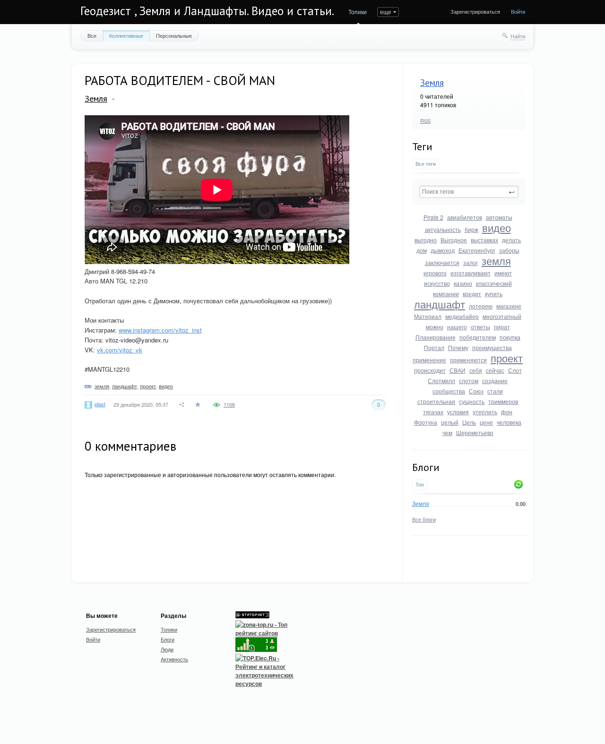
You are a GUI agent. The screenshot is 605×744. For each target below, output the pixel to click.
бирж (471, 229)
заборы (509, 250)
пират (502, 327)
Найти (517, 36)
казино (463, 283)
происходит (430, 370)
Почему (458, 347)
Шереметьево (474, 432)
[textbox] (469, 192)
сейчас (495, 370)
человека (509, 422)
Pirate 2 (433, 217)
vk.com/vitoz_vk (119, 349)
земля (496, 260)
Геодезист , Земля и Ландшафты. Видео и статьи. (207, 10)
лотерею (481, 306)
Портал (434, 347)
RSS (425, 120)
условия (458, 412)
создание (495, 380)
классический (494, 283)
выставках (484, 240)
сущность (471, 401)
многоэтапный (502, 316)
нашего (457, 327)
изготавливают (470, 273)
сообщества (448, 391)
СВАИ (457, 370)
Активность (174, 659)
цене (486, 422)
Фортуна (425, 422)
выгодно (426, 240)
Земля (432, 82)
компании (446, 294)
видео (496, 227)
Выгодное (454, 240)
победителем (477, 337)
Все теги (425, 164)
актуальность (443, 229)
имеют (503, 273)
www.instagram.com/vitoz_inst (160, 329)
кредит (472, 294)
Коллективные (126, 35)
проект (507, 358)
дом (421, 250)
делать (511, 240)
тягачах (433, 412)
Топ (419, 484)
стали (495, 391)
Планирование (435, 337)
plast (100, 404)
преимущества (492, 347)
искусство (437, 283)
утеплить (485, 412)
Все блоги (424, 519)
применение (429, 360)
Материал (427, 316)
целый (449, 422)
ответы (480, 327)
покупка (510, 337)
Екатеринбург (476, 250)
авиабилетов (464, 217)
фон (506, 412)
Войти (518, 11)
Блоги (167, 639)
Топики (357, 12)
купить (493, 294)
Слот (515, 370)
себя (475, 370)
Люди (167, 649)
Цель (469, 422)
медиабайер (462, 316)
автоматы (499, 217)
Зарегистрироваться (475, 11)
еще (385, 12)
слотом (468, 380)
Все (91, 35)
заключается (442, 262)
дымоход (443, 250)
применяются (468, 360)
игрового (435, 273)
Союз (476, 391)
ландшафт (439, 304)
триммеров (503, 401)
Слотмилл (441, 380)
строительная (436, 401)
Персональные (174, 35)
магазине (508, 306)
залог (470, 262)
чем (447, 432)
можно (434, 327)
